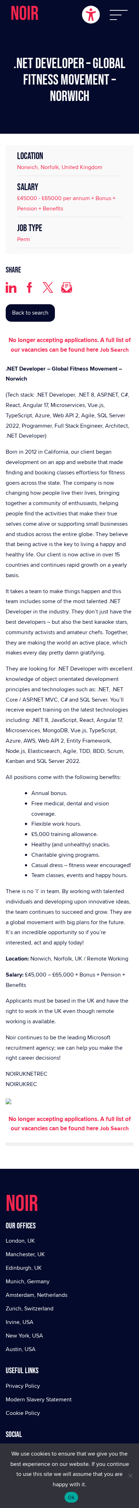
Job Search (114, 350)
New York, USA (24, 1335)
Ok (71, 1497)
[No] (130, 1475)
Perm (23, 239)
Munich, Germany (28, 1281)
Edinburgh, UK (24, 1268)
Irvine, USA (20, 1322)
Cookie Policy (23, 1413)
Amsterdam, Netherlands (36, 1295)
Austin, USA (21, 1349)
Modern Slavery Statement (39, 1399)
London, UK (20, 1241)
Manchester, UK (25, 1254)
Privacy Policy (23, 1386)
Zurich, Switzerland (29, 1308)
